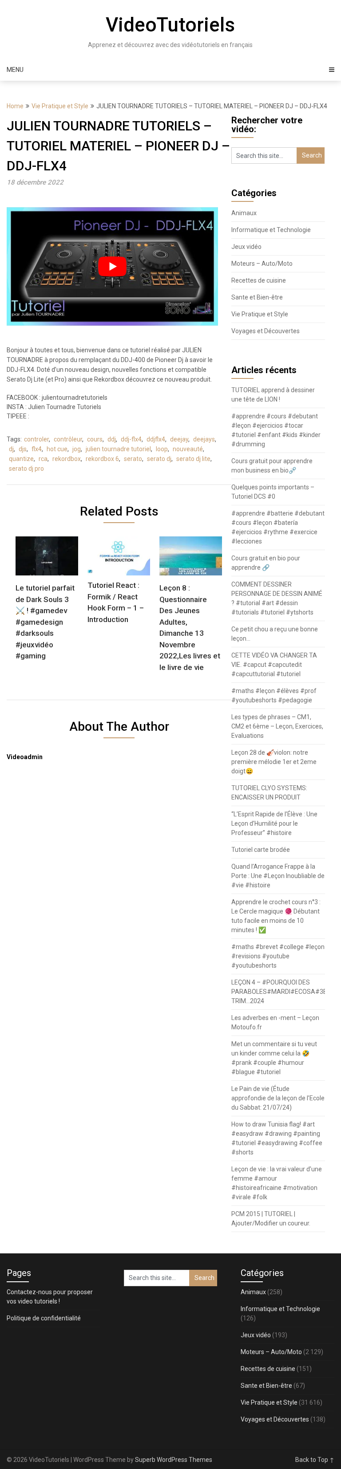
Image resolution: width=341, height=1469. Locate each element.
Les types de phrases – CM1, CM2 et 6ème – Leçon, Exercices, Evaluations (277, 726)
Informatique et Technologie (271, 229)
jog (76, 449)
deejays (204, 439)
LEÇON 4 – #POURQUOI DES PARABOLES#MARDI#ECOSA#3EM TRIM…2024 (281, 991)
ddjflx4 (156, 439)
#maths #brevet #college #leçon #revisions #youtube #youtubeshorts (278, 956)
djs (23, 449)
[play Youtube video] (112, 266)
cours (95, 439)
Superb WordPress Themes (173, 1459)
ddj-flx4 (131, 439)
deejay (179, 439)
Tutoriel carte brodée (260, 849)
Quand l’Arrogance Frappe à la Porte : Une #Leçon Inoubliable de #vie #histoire (278, 876)
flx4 (37, 449)
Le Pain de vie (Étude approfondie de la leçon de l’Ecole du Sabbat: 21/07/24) (278, 1098)
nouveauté (188, 449)
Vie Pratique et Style (60, 106)
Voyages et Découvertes (265, 331)
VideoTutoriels (170, 24)
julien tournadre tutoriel (118, 449)
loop (162, 449)
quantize (21, 458)
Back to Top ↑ (314, 1459)
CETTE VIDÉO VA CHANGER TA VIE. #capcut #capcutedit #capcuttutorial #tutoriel (274, 664)
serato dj (159, 458)
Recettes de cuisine (258, 280)
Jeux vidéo (246, 246)
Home (15, 106)
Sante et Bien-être (257, 297)
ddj (111, 439)
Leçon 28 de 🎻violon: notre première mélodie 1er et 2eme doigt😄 (274, 762)
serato (133, 458)
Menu (15, 69)
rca (43, 458)
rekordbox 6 (102, 458)
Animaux (244, 213)
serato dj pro (26, 468)
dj (11, 449)
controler (36, 439)
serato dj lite (193, 458)
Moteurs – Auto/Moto (262, 263)
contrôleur (68, 439)
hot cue (57, 449)
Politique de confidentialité (44, 1318)
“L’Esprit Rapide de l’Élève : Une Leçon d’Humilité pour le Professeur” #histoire (274, 823)
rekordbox (66, 458)
